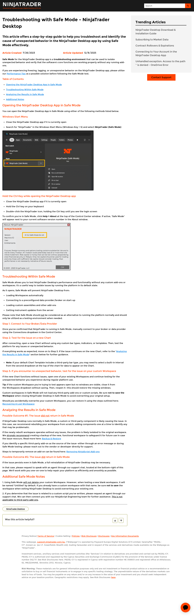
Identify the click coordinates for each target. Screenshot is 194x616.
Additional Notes (15, 99)
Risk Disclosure (89, 536)
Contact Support (161, 77)
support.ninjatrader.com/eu (51, 542)
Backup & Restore (51, 438)
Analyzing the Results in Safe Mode (25, 94)
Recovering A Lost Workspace (18, 404)
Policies (76, 536)
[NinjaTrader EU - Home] (22, 5)
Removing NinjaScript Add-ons (83, 451)
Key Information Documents (125, 536)
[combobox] (164, 5)
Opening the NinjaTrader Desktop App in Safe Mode (34, 84)
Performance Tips (16, 73)
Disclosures (104, 536)
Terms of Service (45, 536)
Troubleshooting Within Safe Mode (24, 89)
